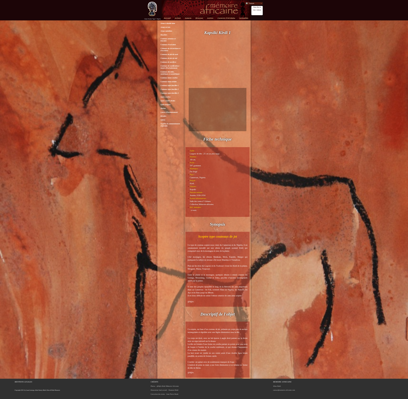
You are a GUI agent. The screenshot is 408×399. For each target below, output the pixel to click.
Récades (163, 116)
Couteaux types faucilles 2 (170, 89)
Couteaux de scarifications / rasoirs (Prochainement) (170, 67)
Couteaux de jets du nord (169, 54)
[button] (191, 64)
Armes (178, 18)
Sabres (163, 120)
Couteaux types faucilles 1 (170, 85)
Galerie (188, 18)
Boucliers (164, 35)
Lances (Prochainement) (169, 112)
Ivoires (210, 18)
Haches (163, 108)
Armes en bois (165, 27)
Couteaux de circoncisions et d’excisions (170, 49)
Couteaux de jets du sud (169, 58)
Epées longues (166, 104)
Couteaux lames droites (169, 82)
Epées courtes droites (168, 101)
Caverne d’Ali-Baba (226, 18)
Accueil (167, 18)
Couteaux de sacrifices (168, 62)
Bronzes (199, 18)
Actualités (243, 18)
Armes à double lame (168, 23)
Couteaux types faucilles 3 (170, 93)
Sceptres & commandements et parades (170, 125)
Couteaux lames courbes (169, 78)
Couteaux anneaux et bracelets (168, 40)
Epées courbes (166, 97)
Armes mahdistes (166, 31)
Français (251, 3)
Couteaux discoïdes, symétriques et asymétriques (170, 73)
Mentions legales (23, 382)
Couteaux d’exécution (168, 45)
